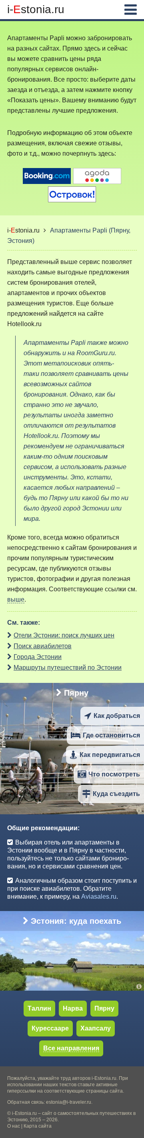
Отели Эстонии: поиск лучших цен (64, 635)
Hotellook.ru (24, 324)
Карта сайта (38, 1126)
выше (15, 599)
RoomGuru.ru (95, 353)
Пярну (76, 692)
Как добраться (117, 715)
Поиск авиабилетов (43, 646)
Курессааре (50, 1028)
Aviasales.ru (98, 896)
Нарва (73, 1008)
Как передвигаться (110, 754)
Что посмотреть (114, 774)
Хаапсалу (95, 1028)
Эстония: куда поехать (76, 921)
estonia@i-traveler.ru (68, 1102)
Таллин (39, 1008)
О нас (13, 1126)
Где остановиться (111, 735)
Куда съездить (116, 793)
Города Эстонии (38, 656)
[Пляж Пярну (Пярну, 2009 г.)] (140, 810)
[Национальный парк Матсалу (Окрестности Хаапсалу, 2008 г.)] (140, 986)
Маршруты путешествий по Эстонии (68, 667)
